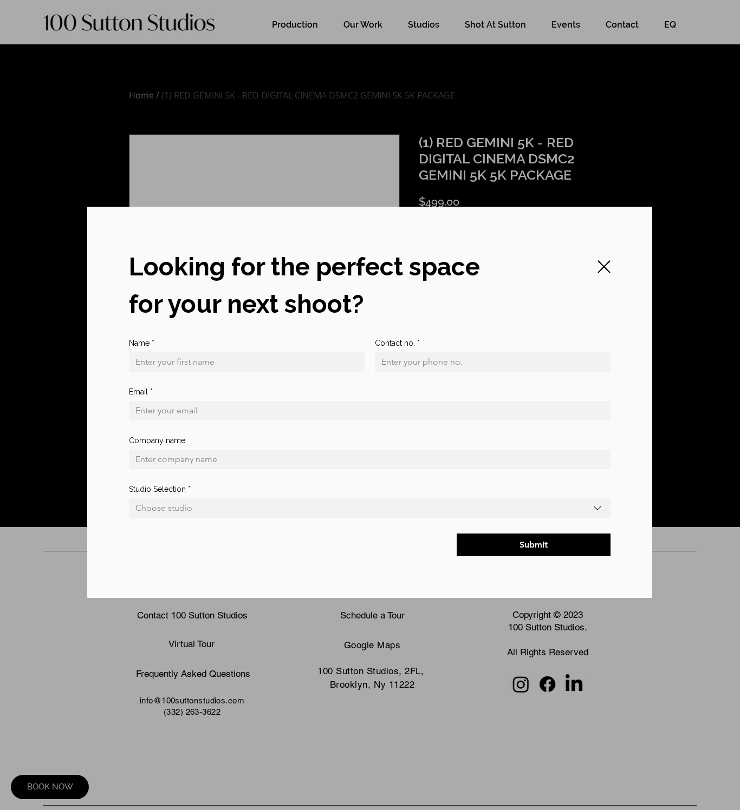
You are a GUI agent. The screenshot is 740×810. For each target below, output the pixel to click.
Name (141, 343)
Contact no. (397, 343)
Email (141, 391)
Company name (157, 440)
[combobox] (370, 508)
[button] (604, 266)
